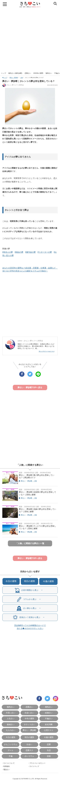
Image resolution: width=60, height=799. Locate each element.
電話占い (6, 769)
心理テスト (48, 730)
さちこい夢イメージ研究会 (15, 85)
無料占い (49, 73)
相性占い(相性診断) (15, 73)
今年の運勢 (29, 718)
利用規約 (6, 766)
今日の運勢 (11, 581)
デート (10, 750)
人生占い (10, 718)
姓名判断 (49, 724)
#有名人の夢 (7, 252)
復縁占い (10, 724)
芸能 (49, 756)
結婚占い (49, 713)
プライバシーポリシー (37, 763)
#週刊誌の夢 (30, 252)
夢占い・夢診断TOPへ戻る (30, 387)
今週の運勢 (48, 581)
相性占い (49, 707)
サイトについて (9, 763)
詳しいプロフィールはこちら (46, 351)
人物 (21, 77)
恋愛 (49, 744)
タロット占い (29, 724)
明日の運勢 (29, 581)
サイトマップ (34, 766)
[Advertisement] (30, 40)
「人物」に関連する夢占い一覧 (30, 543)
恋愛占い (28, 73)
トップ (3, 73)
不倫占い (49, 718)
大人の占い (10, 730)
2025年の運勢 (38, 73)
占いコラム (29, 756)
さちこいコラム (10, 744)
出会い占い (29, 713)
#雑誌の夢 (19, 252)
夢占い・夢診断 (14, 77)
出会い (29, 744)
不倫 (11, 756)
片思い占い (10, 713)
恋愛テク (29, 750)
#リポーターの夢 (45, 252)
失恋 (49, 750)
